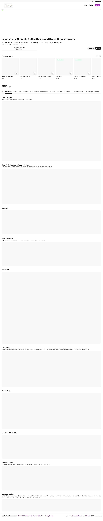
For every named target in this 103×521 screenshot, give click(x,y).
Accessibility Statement (25, 516)
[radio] (91, 48)
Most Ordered (8, 91)
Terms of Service (38, 516)
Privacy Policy (49, 516)
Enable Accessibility (97, 1)
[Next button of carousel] (100, 56)
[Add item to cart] (16, 73)
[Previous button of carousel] (97, 56)
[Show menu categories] (2, 91)
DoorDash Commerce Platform (81, 516)
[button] (10, 69)
